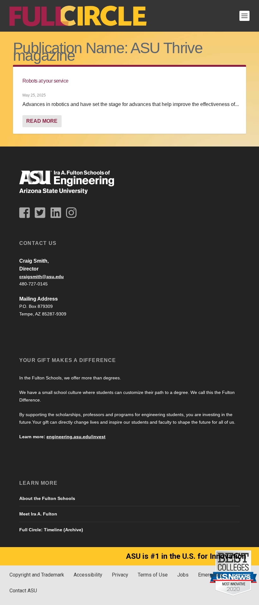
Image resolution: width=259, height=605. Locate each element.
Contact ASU (23, 591)
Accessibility (88, 575)
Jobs (183, 575)
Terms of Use (153, 575)
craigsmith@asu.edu (41, 276)
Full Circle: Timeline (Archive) (51, 529)
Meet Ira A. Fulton (38, 513)
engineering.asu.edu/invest (75, 436)
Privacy (120, 575)
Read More (41, 121)
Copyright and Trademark (36, 575)
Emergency (210, 575)
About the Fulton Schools (47, 498)
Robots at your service (45, 81)
